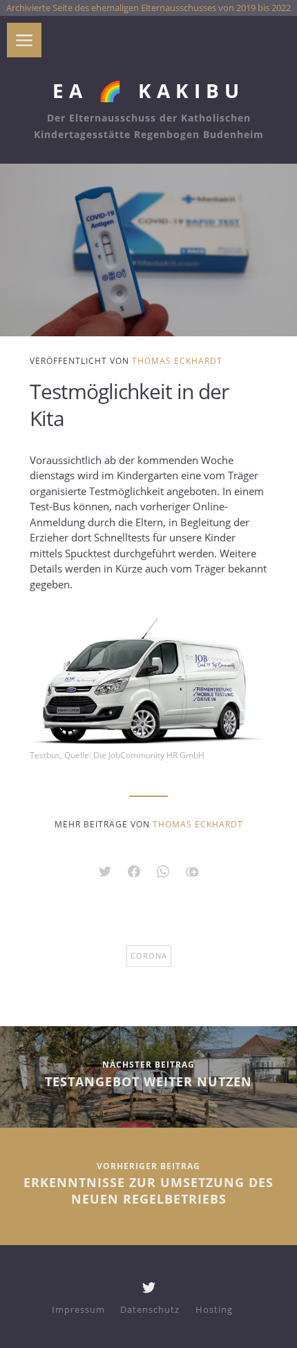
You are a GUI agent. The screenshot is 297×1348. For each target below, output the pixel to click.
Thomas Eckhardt (177, 361)
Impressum (78, 1309)
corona (149, 955)
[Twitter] (148, 1290)
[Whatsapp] (163, 874)
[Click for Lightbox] (148, 680)
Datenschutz (150, 1309)
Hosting (214, 1309)
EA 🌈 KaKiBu (148, 90)
